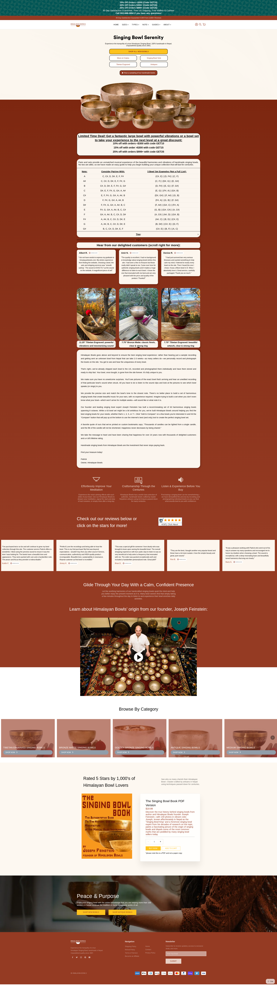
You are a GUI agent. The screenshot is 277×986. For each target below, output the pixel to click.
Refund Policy (130, 950)
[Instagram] (81, 957)
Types (135, 25)
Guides (155, 25)
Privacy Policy (150, 953)
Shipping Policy (130, 946)
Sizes (124, 25)
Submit (173, 961)
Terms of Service (131, 953)
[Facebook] (72, 957)
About (166, 25)
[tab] (138, 347)
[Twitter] (77, 957)
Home (116, 25)
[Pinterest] (85, 957)
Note (145, 25)
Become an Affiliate (132, 956)
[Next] (194, 267)
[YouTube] (89, 957)
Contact (148, 950)
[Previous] (83, 267)
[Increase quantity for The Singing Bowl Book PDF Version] (160, 841)
